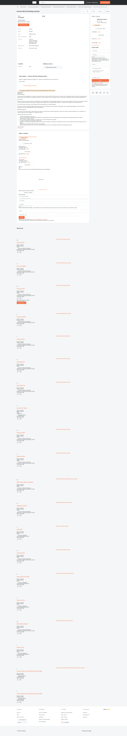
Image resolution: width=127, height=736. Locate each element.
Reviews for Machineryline (44, 719)
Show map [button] (41, 179)
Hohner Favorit (20, 647)
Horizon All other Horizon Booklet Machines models (29, 671)
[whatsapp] (19, 156)
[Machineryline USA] (24, 2)
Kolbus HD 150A (21, 432)
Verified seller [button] (24, 137)
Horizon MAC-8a (21, 385)
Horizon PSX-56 (21, 600)
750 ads (24, 139)
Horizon (30, 28)
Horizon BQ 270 (21, 339)
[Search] (40, 2)
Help (18, 714)
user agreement (43, 219)
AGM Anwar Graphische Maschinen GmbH (28, 136)
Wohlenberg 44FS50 (22, 505)
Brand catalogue (42, 721)
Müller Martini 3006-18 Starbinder (25, 482)
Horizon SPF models (22, 408)
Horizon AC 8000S (21, 266)
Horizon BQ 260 (21, 553)
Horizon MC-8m (21, 242)
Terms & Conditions (43, 712)
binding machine (32, 34)
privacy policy (35, 219)
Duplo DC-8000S (21, 456)
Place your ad (21, 302)
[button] (83, 11)
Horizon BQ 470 (21, 288)
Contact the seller (23, 24)
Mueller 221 (19, 529)
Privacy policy (42, 714)
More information (95, 45)
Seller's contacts (20, 717)
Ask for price (22, 20)
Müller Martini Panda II (22, 623)
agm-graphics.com (23, 157)
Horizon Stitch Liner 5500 (23, 576)
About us (19, 712)
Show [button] (28, 148)
